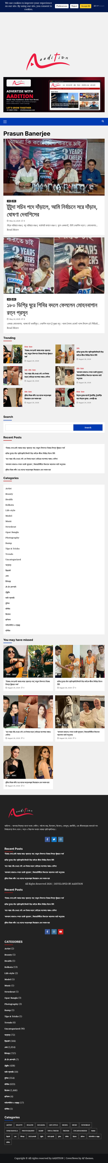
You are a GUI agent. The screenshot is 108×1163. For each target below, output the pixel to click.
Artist (8, 488)
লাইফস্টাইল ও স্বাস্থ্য (12, 625)
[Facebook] (47, 839)
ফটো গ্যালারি (9, 597)
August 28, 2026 (65, 688)
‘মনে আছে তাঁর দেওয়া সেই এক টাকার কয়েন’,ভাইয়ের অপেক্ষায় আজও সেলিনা (31, 458)
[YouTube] (60, 931)
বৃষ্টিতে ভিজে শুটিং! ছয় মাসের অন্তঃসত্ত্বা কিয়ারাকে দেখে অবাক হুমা (28, 469)
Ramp (8, 543)
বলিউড (29, 370)
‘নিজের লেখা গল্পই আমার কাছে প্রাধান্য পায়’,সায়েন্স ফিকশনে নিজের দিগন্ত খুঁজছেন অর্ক (35, 447)
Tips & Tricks (12, 548)
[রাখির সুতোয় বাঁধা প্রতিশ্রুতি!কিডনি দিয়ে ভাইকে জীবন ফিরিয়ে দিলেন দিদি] (64, 354)
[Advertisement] (54, 19)
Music (8, 521)
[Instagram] (60, 839)
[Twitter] (54, 839)
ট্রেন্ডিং (77, 348)
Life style (10, 510)
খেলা (9, 201)
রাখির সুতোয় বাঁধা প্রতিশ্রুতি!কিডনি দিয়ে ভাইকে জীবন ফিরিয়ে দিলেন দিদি (30, 453)
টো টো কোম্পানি (10, 586)
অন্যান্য (8, 564)
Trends (9, 554)
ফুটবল (13, 201)
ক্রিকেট (8, 570)
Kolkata (9, 504)
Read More (13, 229)
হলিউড (7, 630)
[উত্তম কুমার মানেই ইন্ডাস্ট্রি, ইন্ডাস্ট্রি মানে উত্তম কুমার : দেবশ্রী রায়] (64, 397)
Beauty (9, 493)
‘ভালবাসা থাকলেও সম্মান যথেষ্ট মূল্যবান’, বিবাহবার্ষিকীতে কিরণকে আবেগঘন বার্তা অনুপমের (35, 464)
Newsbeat (10, 526)
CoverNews (72, 1158)
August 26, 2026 (14, 786)
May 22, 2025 (14, 221)
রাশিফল (8, 619)
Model (8, 515)
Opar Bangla (12, 532)
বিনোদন (30, 346)
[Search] (103, 121)
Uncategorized (13, 559)
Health (9, 499)
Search (8, 416)
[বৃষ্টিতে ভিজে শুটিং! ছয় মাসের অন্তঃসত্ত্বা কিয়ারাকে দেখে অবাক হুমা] (12, 397)
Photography (12, 537)
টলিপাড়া (26, 346)
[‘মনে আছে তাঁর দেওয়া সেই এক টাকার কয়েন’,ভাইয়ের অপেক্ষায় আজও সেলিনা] (12, 375)
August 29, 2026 (14, 688)
